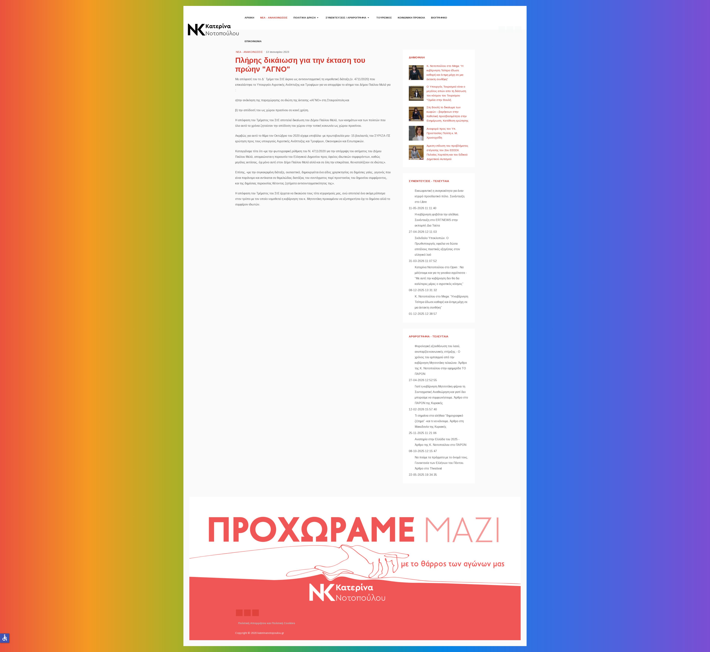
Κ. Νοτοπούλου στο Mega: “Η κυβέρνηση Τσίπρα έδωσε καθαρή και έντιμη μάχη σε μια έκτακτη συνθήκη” (441, 302)
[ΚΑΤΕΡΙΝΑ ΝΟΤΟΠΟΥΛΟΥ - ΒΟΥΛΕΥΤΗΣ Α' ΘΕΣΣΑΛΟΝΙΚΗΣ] (213, 29)
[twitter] (247, 613)
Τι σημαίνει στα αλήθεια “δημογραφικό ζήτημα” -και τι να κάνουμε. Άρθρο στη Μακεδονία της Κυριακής (439, 421)
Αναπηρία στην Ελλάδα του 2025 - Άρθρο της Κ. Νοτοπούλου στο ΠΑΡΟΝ (440, 442)
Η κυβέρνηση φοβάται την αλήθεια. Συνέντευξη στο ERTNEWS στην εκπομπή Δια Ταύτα (437, 220)
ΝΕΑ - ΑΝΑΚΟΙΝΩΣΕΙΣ (249, 51)
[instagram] (255, 613)
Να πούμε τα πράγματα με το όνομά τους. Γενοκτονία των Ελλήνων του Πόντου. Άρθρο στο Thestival (441, 463)
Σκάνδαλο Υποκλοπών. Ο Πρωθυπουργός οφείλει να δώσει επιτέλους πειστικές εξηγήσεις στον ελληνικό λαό (437, 246)
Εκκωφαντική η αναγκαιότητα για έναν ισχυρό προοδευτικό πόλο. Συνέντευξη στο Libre (439, 196)
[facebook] (239, 613)
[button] (306, 18)
